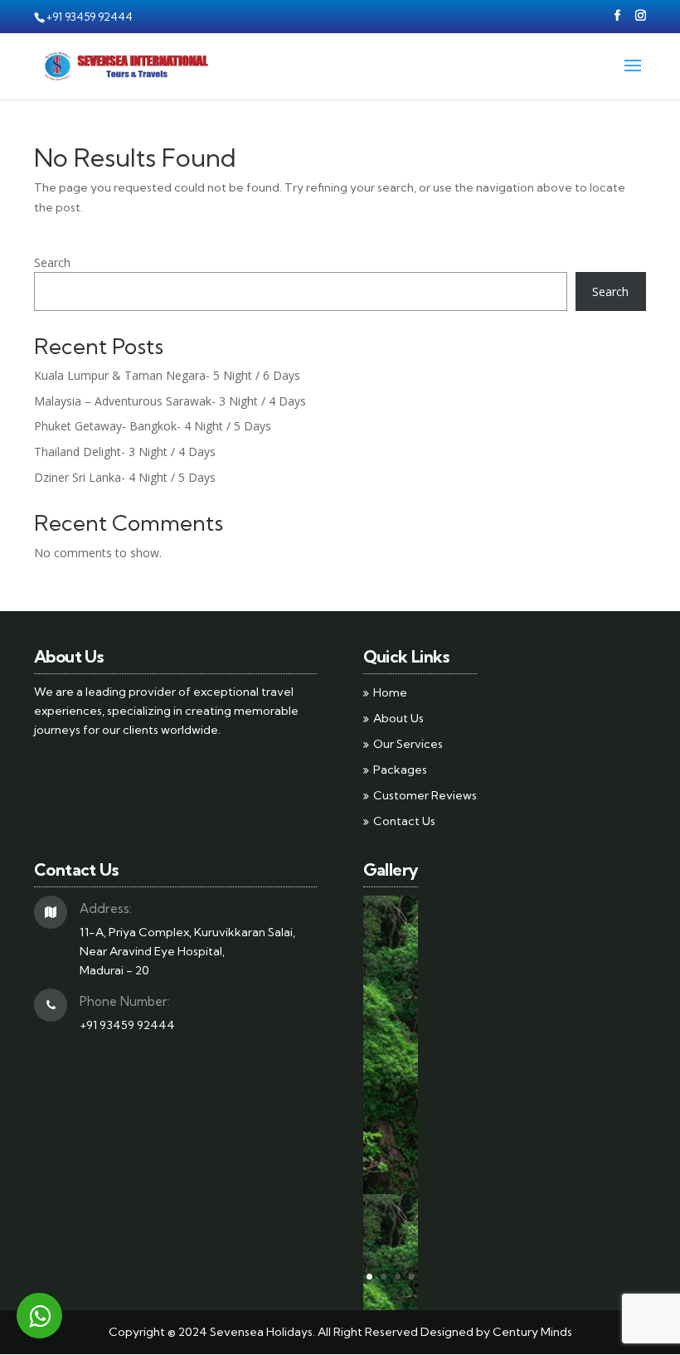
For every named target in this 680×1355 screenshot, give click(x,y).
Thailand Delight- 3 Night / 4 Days (125, 451)
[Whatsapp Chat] (39, 1315)
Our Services (408, 743)
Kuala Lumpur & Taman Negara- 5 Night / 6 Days (167, 375)
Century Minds (532, 1331)
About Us (398, 718)
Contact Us (404, 820)
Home (390, 692)
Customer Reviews (425, 795)
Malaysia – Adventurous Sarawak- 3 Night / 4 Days (170, 401)
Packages (400, 769)
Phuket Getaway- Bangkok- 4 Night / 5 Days (152, 426)
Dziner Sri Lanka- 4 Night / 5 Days (125, 477)
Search (52, 262)
